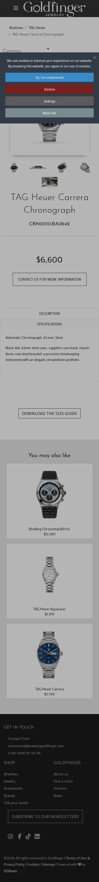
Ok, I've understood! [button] (49, 77)
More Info (49, 113)
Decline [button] (49, 89)
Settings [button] (49, 101)
